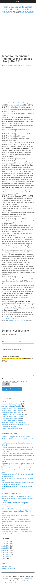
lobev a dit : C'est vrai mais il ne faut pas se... (16, 527)
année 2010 (5, 554)
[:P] (22, 358)
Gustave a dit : (6, 500)
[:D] (13, 358)
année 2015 (5, 544)
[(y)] (7, 361)
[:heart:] (4, 361)
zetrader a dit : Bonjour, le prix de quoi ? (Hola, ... (17, 496)
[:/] (20, 358)
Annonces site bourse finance (11, 404)
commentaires (29, 12)
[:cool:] (29, 358)
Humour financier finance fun (11, 412)
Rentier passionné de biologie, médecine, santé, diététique (18, 8)
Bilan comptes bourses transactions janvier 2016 (17, 453)
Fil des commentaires (9, 568)
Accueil (7, 583)
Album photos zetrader (9, 426)
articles (21, 12)
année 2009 (5, 556)
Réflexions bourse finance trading (12, 416)
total (3, 558)
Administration (26, 583)
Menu (18, 1)
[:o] (16, 358)
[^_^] (5, 361)
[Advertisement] (18, 31)
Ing (23, 11)
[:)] (2, 358)
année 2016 (5, 542)
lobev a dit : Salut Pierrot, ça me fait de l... (15, 530)
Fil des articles (6, 566)
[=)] (5, 358)
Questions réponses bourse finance (13, 422)
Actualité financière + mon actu (12, 402)
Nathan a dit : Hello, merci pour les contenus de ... (18, 509)
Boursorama (6, 12)
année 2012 (5, 550)
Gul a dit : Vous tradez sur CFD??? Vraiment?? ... (18, 532)
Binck (26, 11)
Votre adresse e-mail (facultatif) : (12, 342)
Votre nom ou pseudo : (9, 334)
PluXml (30, 579)
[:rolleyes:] (28, 358)
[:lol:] (25, 358)
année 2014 (5, 546)
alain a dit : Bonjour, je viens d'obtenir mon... (16, 507)
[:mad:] (26, 358)
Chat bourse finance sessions (11, 418)
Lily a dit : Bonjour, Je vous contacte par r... (15, 525)
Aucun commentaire (26, 65)
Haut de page (15, 583)
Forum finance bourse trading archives (14, 424)
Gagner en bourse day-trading (11, 408)
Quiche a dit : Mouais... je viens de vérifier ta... (17, 519)
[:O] (17, 358)
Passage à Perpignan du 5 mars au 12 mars (16, 437)
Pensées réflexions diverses (11, 429)
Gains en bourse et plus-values (12, 410)
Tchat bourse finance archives (17, 320)
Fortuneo (31, 11)
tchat (20, 105)
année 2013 (5, 548)
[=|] (8, 358)
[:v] (2, 361)
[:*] (31, 358)
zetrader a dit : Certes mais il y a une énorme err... (18, 534)
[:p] (23, 358)
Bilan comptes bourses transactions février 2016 (17, 447)
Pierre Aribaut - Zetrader (9, 318)
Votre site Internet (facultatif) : (11, 349)
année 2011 (5, 552)
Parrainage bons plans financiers (12, 414)
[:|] (7, 358)
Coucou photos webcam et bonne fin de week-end (18, 468)
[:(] (10, 358)
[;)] (19, 358)
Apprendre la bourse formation (11, 406)
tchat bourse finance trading (19, 103)
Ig (11, 12)
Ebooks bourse (7, 11)
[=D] (14, 358)
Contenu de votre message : (11, 356)
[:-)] (4, 358)
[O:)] (32, 358)
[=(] (11, 358)
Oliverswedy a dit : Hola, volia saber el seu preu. (17, 498)
